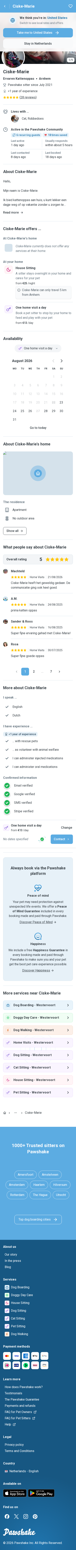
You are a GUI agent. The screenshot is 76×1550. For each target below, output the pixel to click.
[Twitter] (16, 1516)
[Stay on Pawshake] (42, 839)
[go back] (5, 6)
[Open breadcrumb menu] (15, 1113)
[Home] (4, 1112)
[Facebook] (7, 1516)
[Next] (59, 672)
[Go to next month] (61, 361)
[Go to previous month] (53, 361)
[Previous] (16, 672)
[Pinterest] (35, 1516)
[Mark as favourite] (70, 6)
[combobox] (38, 348)
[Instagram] (26, 1516)
